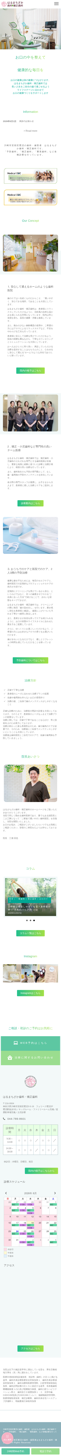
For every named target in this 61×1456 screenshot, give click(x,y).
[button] (30, 130)
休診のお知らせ (26, 121)
